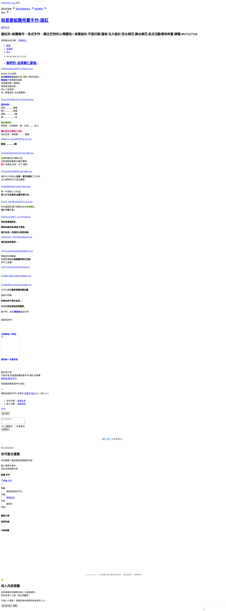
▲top (3, 408)
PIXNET (93, 575)
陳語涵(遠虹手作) (9, 378)
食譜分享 (21, 401)
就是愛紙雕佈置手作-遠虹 (25, 20)
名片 (8, 52)
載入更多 (5, 414)
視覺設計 (22, 40)
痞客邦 (27, 393)
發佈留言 (5, 429)
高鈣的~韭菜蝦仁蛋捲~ (22, 63)
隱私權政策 (127, 575)
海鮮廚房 (21, 404)
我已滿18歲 (6, 606)
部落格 (9, 49)
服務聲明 (137, 575)
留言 (33, 393)
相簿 (8, 46)
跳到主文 (5, 27)
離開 (15, 606)
